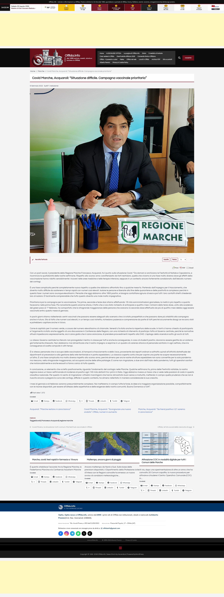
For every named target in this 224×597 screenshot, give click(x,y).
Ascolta (166, 259)
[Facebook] (60, 533)
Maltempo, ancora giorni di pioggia (104, 459)
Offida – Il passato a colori (108, 59)
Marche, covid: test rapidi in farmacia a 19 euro (55, 459)
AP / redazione (52, 86)
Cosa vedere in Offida (107, 56)
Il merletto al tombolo (156, 53)
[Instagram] (66, 533)
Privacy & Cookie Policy (120, 62)
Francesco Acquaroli (50, 421)
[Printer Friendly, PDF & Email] (183, 268)
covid (38, 421)
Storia (144, 53)
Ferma (174, 259)
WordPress (139, 554)
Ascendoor (122, 554)
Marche (33, 418)
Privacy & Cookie (131, 540)
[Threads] (90, 533)
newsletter (188, 58)
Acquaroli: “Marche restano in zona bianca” (50, 409)
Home (102, 53)
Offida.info (72, 55)
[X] (84, 533)
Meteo (122, 59)
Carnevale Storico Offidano (147, 56)
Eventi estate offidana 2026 (126, 56)
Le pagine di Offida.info (132, 53)
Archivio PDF (156, 59)
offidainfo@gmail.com (111, 528)
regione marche (66, 421)
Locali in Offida (144, 59)
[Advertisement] (112, 29)
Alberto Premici (105, 62)
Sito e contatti (167, 59)
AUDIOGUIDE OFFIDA (113, 53)
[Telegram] (72, 533)
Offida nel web (131, 59)
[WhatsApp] (78, 533)
